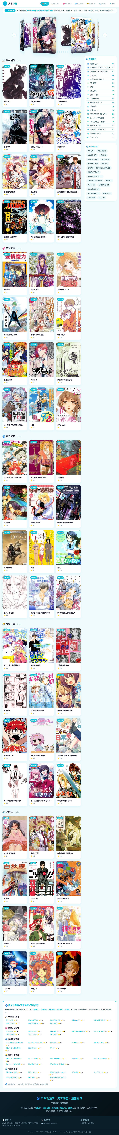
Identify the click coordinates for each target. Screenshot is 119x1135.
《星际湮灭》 (75, 1020)
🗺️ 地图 (112, 4)
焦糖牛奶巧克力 (104, 185)
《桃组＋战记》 (32, 1072)
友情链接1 (83, 1123)
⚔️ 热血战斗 (55, 4)
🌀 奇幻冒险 (79, 4)
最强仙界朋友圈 (93, 163)
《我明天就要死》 (32, 1020)
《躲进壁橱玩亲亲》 (11, 1072)
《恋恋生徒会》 (32, 1035)
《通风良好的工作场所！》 (57, 1078)
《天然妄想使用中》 (55, 1059)
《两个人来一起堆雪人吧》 (13, 1059)
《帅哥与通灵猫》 (99, 1043)
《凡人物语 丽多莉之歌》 (35, 1043)
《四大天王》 (75, 1043)
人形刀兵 (90, 151)
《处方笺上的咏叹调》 (100, 1059)
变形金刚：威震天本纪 (95, 181)
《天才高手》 (53, 1035)
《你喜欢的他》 (10, 1035)
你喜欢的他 (106, 193)
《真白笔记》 (75, 1059)
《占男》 (52, 1048)
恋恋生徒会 (91, 198)
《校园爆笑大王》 (32, 1064)
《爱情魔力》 (9, 1031)
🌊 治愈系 (102, 4)
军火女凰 (104, 163)
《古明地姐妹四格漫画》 (57, 1064)
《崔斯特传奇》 (32, 1048)
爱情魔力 (109, 181)
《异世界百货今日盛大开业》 (14, 1043)
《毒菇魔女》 (31, 1078)
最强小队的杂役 (93, 159)
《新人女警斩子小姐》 (78, 1031)
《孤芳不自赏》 (32, 1031)
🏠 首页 (44, 4)
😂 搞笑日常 (91, 4)
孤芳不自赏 (91, 185)
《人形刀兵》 (9, 1020)
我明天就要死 (102, 151)
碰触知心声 (105, 159)
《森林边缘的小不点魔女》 (57, 1072)
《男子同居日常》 (32, 1059)
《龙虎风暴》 (53, 1043)
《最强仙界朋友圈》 (33, 1023)
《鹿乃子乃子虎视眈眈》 (13, 1064)
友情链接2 (91, 1123)
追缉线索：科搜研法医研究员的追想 (99, 168)
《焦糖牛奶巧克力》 (55, 1031)
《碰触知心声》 (10, 1023)
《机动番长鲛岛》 (55, 1020)
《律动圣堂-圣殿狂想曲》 (13, 1048)
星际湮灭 (103, 155)
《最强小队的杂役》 (100, 1020)
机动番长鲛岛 (92, 155)
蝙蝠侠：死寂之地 (93, 172)
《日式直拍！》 (98, 1072)
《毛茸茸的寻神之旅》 (100, 1031)
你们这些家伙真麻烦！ (95, 176)
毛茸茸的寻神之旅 (93, 193)
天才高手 (102, 198)
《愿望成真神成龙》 (11, 1078)
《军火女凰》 (53, 1023)
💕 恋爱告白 (67, 4)
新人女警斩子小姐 (93, 189)
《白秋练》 (74, 1072)
